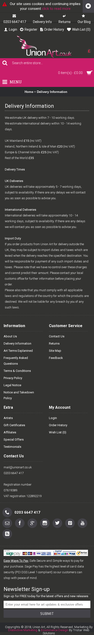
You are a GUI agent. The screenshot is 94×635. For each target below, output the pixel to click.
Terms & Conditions (17, 371)
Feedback (56, 358)
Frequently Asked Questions (16, 360)
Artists (8, 418)
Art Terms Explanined (18, 350)
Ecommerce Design (54, 630)
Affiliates (10, 432)
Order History (58, 425)
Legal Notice (12, 385)
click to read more (56, 8)
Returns (54, 343)
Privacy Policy (13, 378)
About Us (10, 336)
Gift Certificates (14, 425)
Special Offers (14, 439)
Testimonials (12, 446)
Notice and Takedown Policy (19, 395)
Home (29, 92)
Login (53, 418)
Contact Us (56, 336)
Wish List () (57, 432)
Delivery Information (52, 92)
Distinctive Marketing (22, 630)
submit (47, 614)
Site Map (55, 350)
